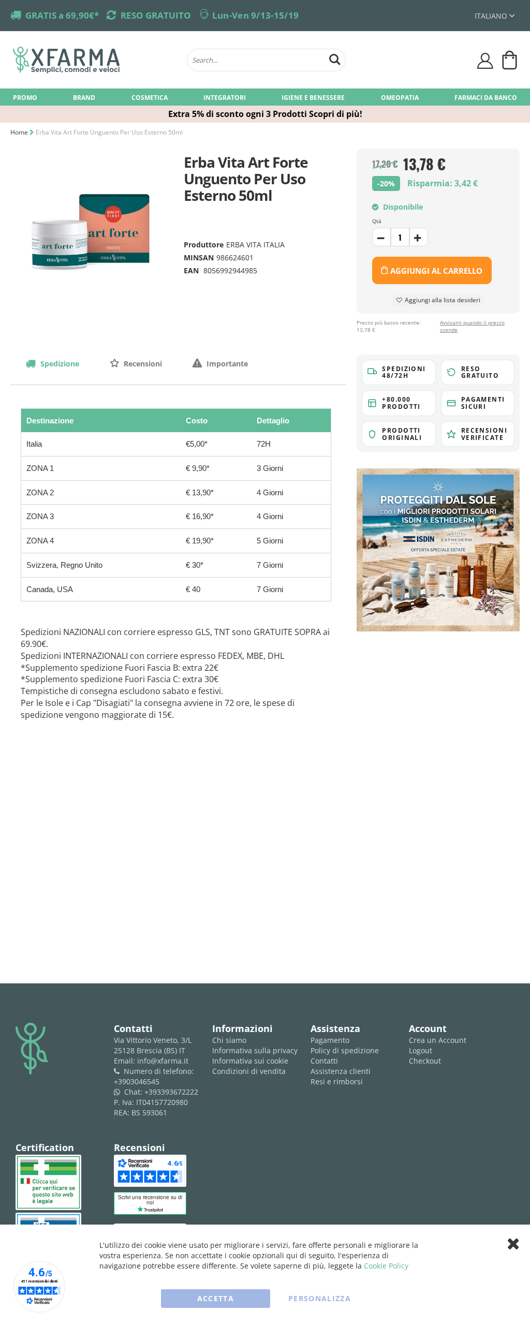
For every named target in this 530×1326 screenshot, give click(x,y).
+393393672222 (171, 1092)
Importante (226, 364)
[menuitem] (25, 97)
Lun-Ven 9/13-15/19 (255, 15)
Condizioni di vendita (249, 1071)
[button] (494, 16)
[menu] (265, 97)
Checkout (425, 1061)
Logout (420, 1050)
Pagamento (330, 1040)
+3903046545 (136, 1081)
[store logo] (94, 60)
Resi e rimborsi (337, 1081)
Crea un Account (437, 1040)
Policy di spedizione (345, 1050)
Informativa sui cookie (250, 1061)
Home (19, 132)
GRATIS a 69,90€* (62, 15)
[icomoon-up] (381, 237)
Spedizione (58, 364)
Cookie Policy (386, 1266)
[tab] (52, 363)
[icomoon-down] (418, 237)
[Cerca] (335, 58)
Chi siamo (229, 1040)
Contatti (324, 1061)
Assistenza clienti (341, 1071)
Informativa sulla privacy (255, 1050)
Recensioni (142, 364)
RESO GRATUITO (156, 15)
